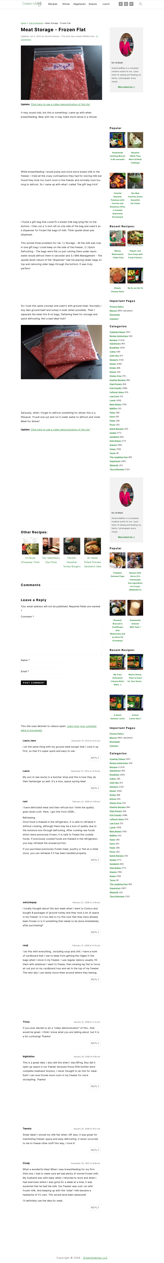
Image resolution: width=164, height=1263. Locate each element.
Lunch (106, 4)
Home (23, 23)
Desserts (114, 360)
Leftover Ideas (117, 392)
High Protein (116, 384)
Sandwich (114, 437)
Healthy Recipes (118, 380)
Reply (95, 757)
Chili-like (114, 356)
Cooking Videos (117, 332)
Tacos (112, 453)
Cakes (113, 352)
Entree (113, 372)
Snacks (93, 4)
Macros (113, 311)
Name (25, 660)
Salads (113, 433)
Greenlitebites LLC (95, 1257)
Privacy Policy (117, 307)
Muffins (113, 408)
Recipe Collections (119, 336)
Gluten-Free (115, 376)
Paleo (112, 412)
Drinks (113, 368)
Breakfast (114, 348)
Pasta (112, 421)
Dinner (66, 4)
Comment (27, 616)
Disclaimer (115, 315)
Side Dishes (115, 441)
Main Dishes (115, 404)
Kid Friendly (116, 388)
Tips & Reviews (36, 23)
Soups (113, 449)
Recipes (52, 4)
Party (112, 417)
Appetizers (115, 343)
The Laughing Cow (119, 457)
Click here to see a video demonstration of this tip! (60, 104)
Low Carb (114, 396)
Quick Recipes (117, 429)
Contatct (114, 319)
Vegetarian (79, 4)
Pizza (112, 425)
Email (25, 671)
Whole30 (114, 465)
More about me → (126, 87)
